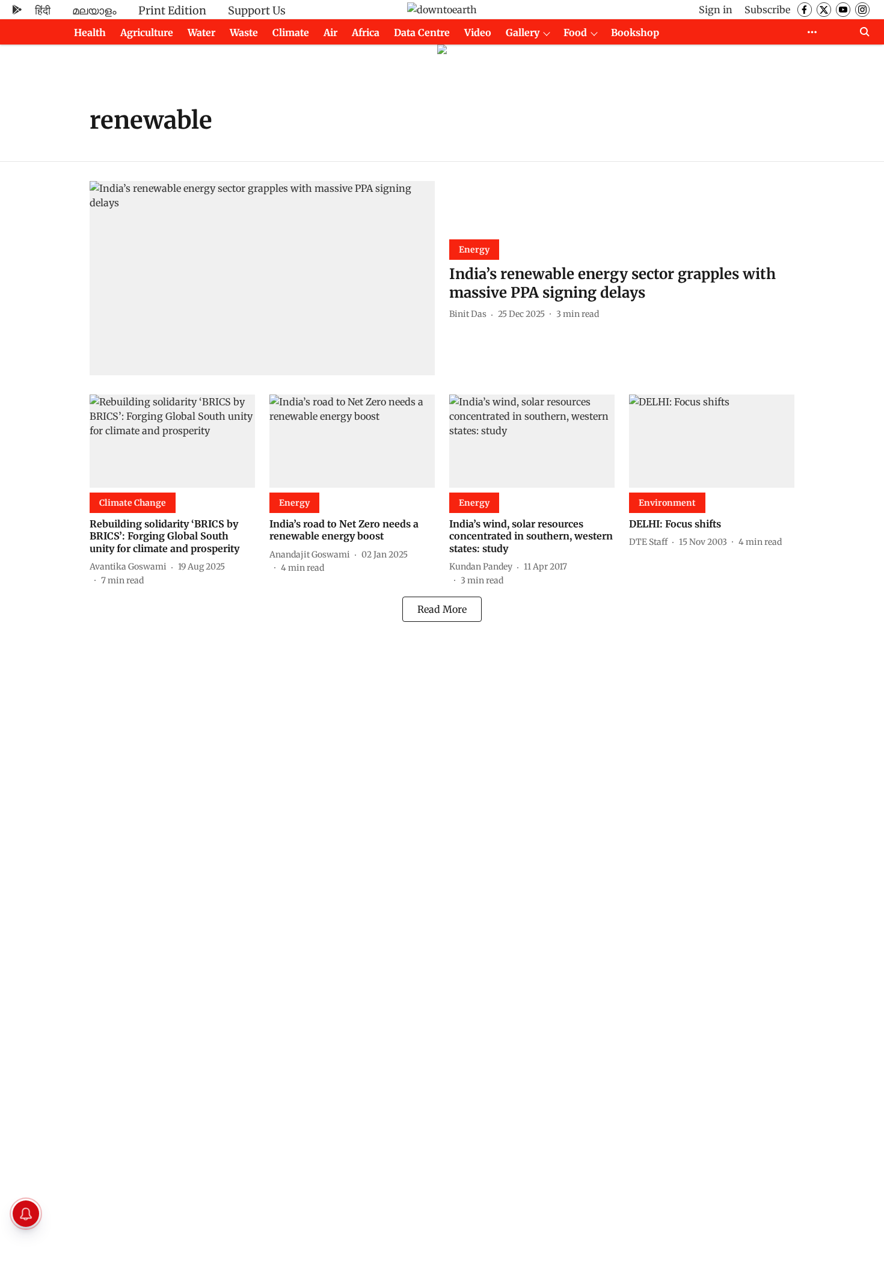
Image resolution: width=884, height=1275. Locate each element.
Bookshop (635, 32)
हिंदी (43, 10)
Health (90, 32)
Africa (365, 32)
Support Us (257, 10)
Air (330, 32)
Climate (290, 32)
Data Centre (422, 32)
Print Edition (172, 10)
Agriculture (146, 32)
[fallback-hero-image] (262, 278)
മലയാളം (94, 10)
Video (477, 32)
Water (201, 32)
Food (575, 32)
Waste (244, 32)
